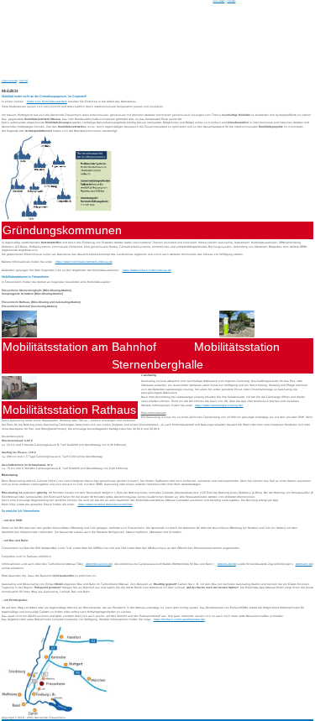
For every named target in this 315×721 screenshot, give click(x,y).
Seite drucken (218, 1)
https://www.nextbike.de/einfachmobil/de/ (105, 504)
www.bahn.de (304, 564)
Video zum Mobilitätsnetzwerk (47, 101)
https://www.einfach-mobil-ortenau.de (147, 270)
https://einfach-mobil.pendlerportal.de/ (179, 619)
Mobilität (23, 81)
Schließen (231, 1)
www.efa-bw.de (227, 564)
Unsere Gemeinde (9, 81)
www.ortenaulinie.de (99, 564)
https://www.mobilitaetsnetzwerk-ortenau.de (84, 262)
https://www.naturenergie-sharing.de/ (219, 405)
